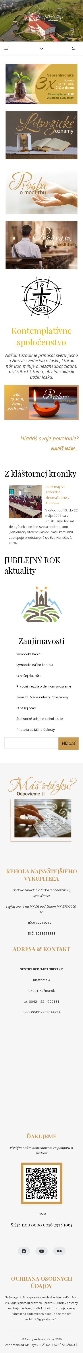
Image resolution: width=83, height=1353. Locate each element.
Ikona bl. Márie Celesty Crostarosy (42, 697)
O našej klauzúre (28, 675)
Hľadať (68, 743)
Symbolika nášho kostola (34, 664)
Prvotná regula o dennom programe (43, 686)
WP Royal (31, 1345)
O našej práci (26, 708)
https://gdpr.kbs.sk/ (42, 1319)
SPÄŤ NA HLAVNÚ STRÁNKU (57, 1345)
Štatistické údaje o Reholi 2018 (39, 718)
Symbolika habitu (29, 654)
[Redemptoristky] (41, 20)
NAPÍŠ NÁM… (65, 449)
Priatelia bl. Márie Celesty (35, 729)
